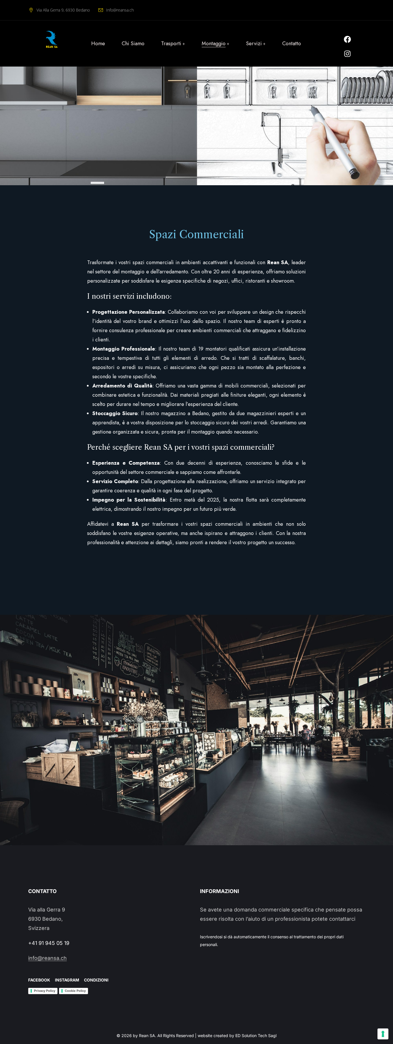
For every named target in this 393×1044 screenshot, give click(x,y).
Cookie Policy (75, 991)
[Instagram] (347, 53)
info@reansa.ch (47, 958)
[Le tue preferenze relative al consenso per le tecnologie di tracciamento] (382, 1033)
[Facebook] (347, 39)
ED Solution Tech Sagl (255, 1035)
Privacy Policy (44, 991)
